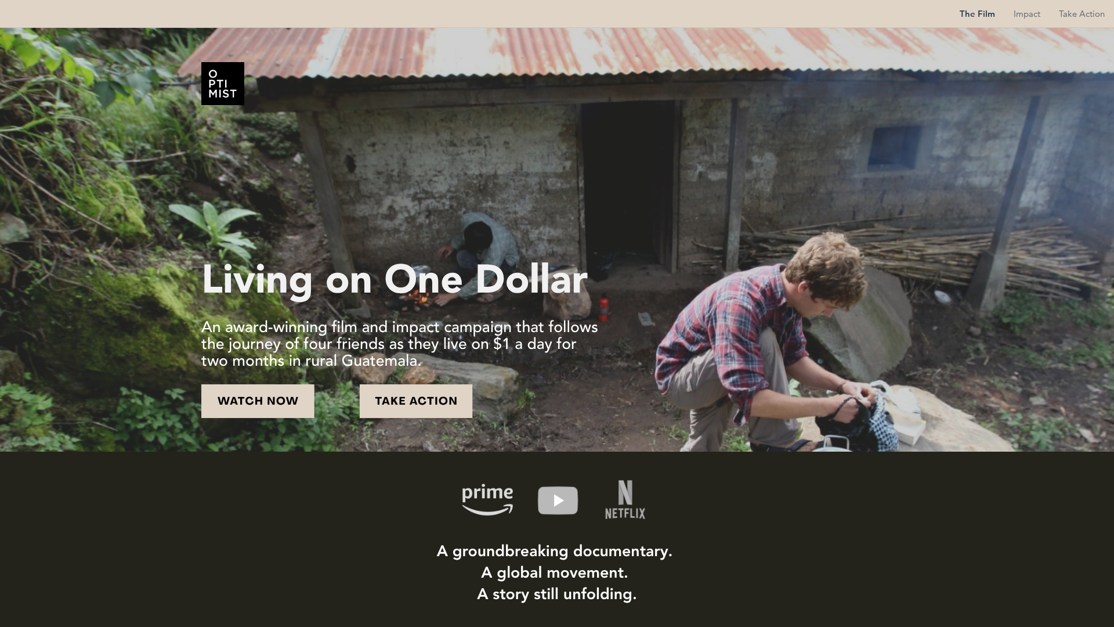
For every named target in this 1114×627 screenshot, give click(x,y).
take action (416, 402)
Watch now (258, 402)
